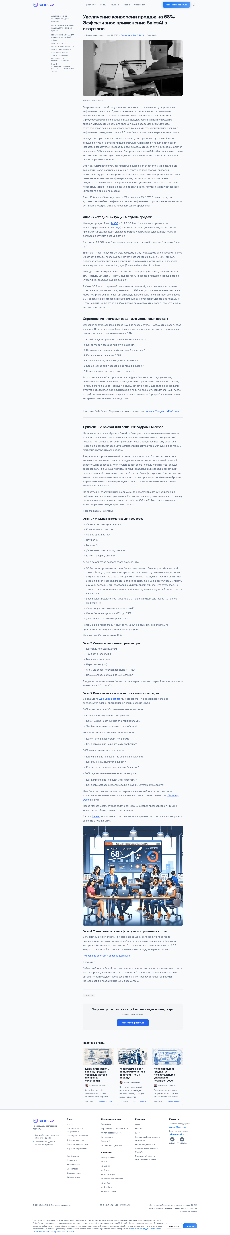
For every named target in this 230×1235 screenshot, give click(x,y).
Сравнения (139, 4)
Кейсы (103, 4)
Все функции (73, 1156)
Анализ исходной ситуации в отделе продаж (60, 18)
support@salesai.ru (177, 1127)
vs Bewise (105, 1170)
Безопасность (73, 1164)
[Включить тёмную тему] (194, 4)
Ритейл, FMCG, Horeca (111, 1145)
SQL (118, 227)
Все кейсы (106, 1124)
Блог (137, 1132)
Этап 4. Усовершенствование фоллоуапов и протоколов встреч (62, 67)
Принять (190, 1226)
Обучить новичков (75, 1140)
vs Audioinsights (108, 1174)
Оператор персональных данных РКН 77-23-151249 (173, 1208)
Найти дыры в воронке (77, 1135)
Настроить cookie (188, 1212)
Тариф (127, 4)
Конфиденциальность (145, 1144)
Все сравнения (108, 1157)
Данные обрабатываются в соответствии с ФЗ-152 (173, 1205)
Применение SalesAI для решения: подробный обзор (62, 37)
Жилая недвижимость (111, 1132)
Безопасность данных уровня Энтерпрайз (45, 1143)
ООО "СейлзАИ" (107, 1205)
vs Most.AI (105, 1183)
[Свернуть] (49, 35)
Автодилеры (107, 1137)
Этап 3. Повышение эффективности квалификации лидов (60, 57)
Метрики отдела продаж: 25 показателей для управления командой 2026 (164, 1074)
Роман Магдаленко (95, 35)
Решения (115, 4)
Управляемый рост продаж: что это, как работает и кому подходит (132, 1073)
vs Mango (105, 1166)
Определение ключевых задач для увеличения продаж (62, 28)
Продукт (89, 4)
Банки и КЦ (106, 1141)
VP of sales (173, 411)
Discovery (172, 795)
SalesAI (96, 816)
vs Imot (104, 1161)
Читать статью (105, 1102)
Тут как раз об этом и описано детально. (106, 955)
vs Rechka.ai (106, 1187)
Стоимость (72, 1160)
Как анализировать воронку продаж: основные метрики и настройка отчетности (97, 1074)
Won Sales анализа (109, 698)
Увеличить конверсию (77, 1144)
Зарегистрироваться (176, 4)
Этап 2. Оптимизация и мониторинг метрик (61, 51)
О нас (137, 1124)
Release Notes (73, 1177)
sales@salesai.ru (176, 1134)
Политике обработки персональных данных (53, 1231)
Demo (86, 799)
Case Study (152, 35)
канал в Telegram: (156, 411)
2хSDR (114, 223)
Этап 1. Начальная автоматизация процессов (62, 45)
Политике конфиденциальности (145, 1229)
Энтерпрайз (72, 1169)
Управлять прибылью (77, 1148)
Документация (74, 1173)
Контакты (139, 1128)
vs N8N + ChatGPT (109, 1191)
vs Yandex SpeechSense (112, 1178)
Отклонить (174, 1226)
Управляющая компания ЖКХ (114, 1128)
